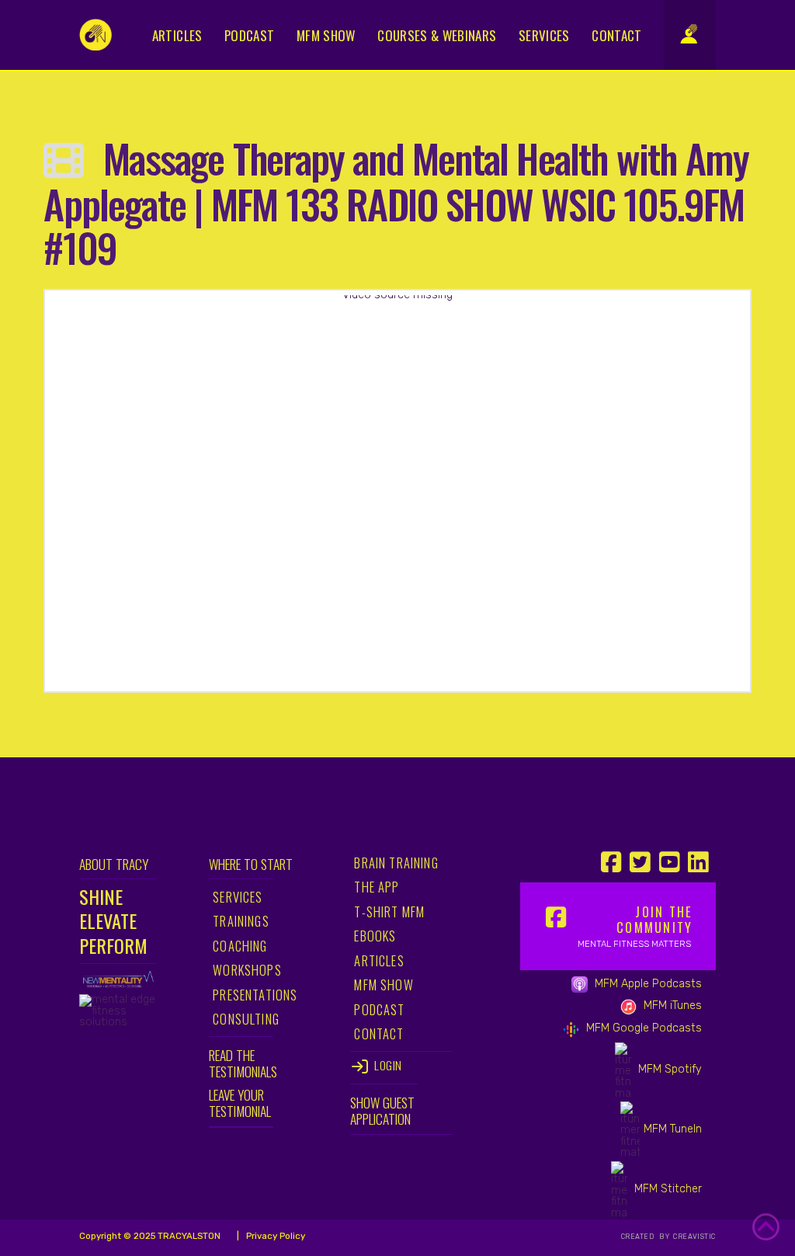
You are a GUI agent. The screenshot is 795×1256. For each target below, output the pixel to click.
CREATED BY (646, 1236)
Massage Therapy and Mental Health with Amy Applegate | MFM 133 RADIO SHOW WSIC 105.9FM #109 (395, 202)
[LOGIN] (697, 33)
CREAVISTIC (694, 1236)
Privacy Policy (274, 1235)
